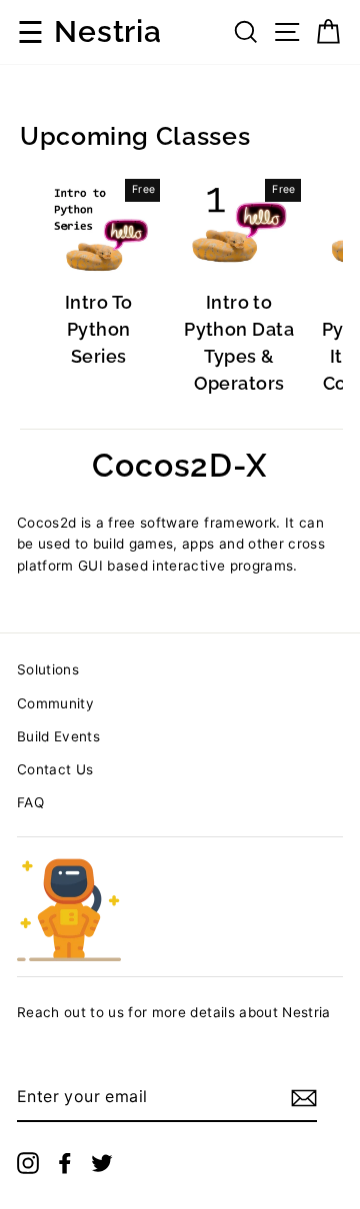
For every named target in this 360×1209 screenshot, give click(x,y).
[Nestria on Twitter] (102, 1163)
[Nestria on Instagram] (28, 1163)
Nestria (107, 32)
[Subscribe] (304, 1098)
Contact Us (55, 769)
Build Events (58, 736)
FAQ (30, 802)
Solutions (48, 669)
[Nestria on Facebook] (65, 1163)
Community (55, 703)
